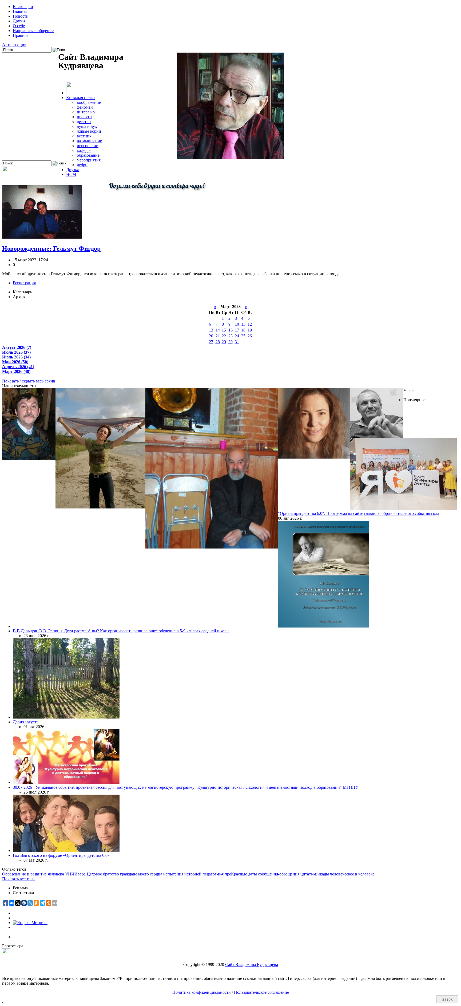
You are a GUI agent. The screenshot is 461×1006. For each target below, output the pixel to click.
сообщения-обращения (278, 874)
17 (237, 330)
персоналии (87, 145)
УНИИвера (75, 874)
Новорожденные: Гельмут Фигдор (51, 248)
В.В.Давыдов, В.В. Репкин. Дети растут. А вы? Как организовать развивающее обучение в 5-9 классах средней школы (121, 631)
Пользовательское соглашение (261, 992)
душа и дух (87, 126)
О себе (19, 25)
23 (230, 336)
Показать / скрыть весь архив (28, 381)
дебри (82, 165)
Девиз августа (25, 722)
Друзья (72, 169)
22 (224, 336)
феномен (85, 107)
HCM (71, 174)
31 (237, 342)
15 (224, 330)
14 (218, 330)
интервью (86, 112)
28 (218, 342)
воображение (89, 102)
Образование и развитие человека (33, 874)
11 (243, 324)
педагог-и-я (213, 874)
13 (211, 330)
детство (84, 121)
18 (243, 330)
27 (211, 342)
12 (250, 324)
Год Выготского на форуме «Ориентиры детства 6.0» (61, 855)
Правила (21, 35)
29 (224, 342)
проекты (84, 117)
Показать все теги (18, 879)
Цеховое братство (103, 874)
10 (237, 324)
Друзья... (21, 21)
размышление (89, 141)
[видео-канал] (6, 172)
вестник (84, 136)
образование (88, 155)
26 (250, 336)
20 (211, 336)
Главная (20, 11)
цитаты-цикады (314, 874)
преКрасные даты (241, 874)
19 (250, 330)
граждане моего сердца (141, 874)
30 (230, 342)
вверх (447, 999)
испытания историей (182, 874)
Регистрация (24, 283)
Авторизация (14, 44)
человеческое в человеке (352, 874)
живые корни (89, 131)
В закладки (23, 6)
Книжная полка (80, 97)
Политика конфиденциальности (201, 992)
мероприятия (89, 160)
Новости (21, 16)
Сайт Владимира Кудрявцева (251, 964)
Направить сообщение (33, 30)
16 (230, 330)
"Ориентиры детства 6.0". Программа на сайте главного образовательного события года (358, 513)
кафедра (84, 150)
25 (243, 336)
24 (237, 336)
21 (218, 336)
